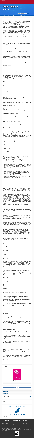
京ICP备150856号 (13, 429)
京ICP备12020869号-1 (7, 429)
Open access (8, 3)
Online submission (24, 423)
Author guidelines (24, 422)
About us (13, 3)
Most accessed (14, 424)
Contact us (3, 424)
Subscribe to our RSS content (8, 393)
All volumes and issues (15, 422)
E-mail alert (6, 391)
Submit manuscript (17, 387)
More (30, 396)
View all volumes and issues (17, 382)
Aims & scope (4, 422)
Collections (13, 423)
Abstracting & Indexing (5, 423)
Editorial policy (24, 424)
